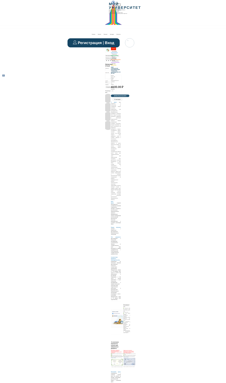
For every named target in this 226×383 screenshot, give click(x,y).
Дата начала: (113, 88)
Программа (114, 51)
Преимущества (115, 60)
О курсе (113, 48)
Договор (113, 63)
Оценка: (107, 80)
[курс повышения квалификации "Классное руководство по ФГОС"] (108, 50)
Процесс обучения (114, 57)
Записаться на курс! (120, 95)
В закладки (117, 99)
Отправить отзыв (110, 87)
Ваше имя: (107, 68)
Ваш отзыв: (107, 72)
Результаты (114, 54)
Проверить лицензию (113, 357)
